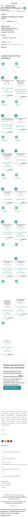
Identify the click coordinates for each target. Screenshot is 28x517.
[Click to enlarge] (3, 5)
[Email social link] (13, 1)
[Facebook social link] (11, 1)
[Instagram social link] (15, 1)
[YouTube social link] (16, 1)
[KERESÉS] (26, 5)
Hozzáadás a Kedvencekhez (11, 64)
